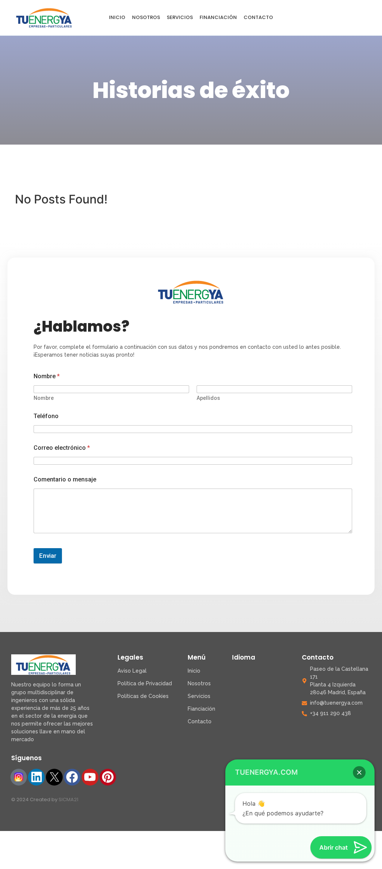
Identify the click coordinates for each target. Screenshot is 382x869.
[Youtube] (90, 777)
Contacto (258, 17)
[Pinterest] (108, 777)
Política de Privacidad (145, 683)
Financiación (218, 17)
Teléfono (46, 416)
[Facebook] (72, 777)
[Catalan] (322, 18)
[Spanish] (310, 18)
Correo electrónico (62, 447)
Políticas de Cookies (143, 696)
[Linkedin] (36, 777)
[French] (348, 18)
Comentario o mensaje (65, 479)
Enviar (47, 555)
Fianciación (201, 709)
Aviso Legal (132, 671)
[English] (335, 18)
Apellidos (208, 398)
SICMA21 (68, 799)
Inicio (117, 17)
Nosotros (146, 17)
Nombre (44, 398)
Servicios (180, 17)
